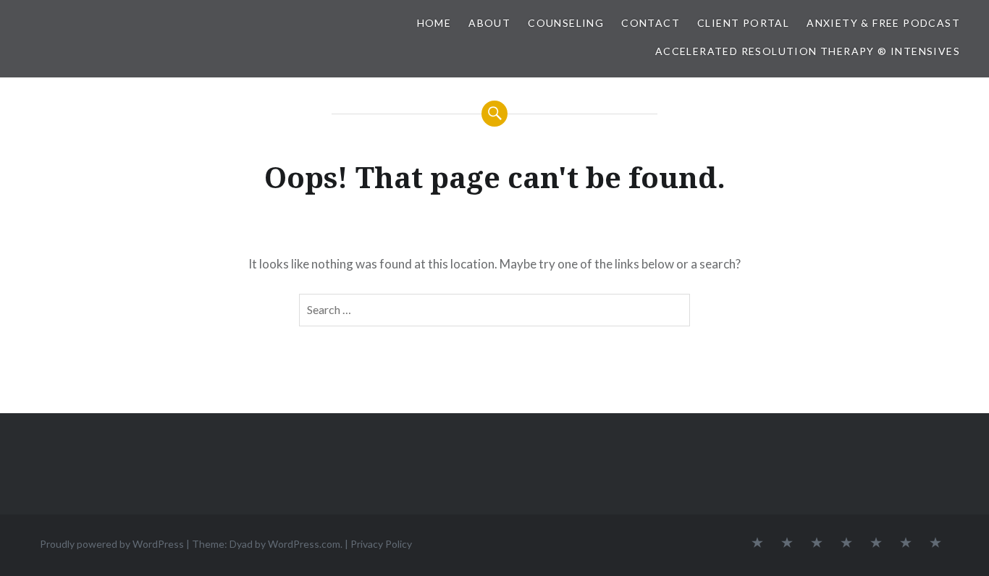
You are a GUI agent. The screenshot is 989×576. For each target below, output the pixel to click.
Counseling (566, 23)
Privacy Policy (381, 544)
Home (434, 23)
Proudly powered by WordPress (112, 544)
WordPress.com (304, 544)
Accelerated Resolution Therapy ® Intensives (807, 51)
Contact (650, 23)
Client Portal (743, 23)
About (489, 23)
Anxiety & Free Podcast (883, 23)
